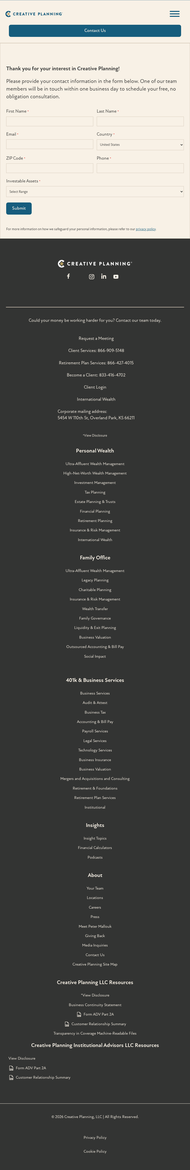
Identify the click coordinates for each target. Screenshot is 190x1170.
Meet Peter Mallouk (95, 926)
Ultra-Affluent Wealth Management (95, 463)
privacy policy (146, 229)
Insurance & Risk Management (95, 530)
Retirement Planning (95, 520)
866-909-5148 (111, 350)
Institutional (95, 807)
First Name (17, 111)
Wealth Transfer (95, 608)
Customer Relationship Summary (98, 1023)
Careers (95, 907)
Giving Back (95, 935)
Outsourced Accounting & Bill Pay (95, 646)
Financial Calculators (95, 847)
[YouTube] (116, 279)
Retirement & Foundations (95, 788)
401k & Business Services (95, 680)
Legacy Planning (95, 580)
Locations (95, 897)
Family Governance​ (95, 618)
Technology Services (95, 750)
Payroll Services (95, 731)
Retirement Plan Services (95, 797)
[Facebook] (68, 279)
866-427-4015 (120, 363)
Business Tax (95, 712)
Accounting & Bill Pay (95, 721)
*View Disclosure (95, 435)
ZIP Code (15, 158)
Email (12, 134)
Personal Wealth (95, 451)
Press (95, 916)
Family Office (95, 557)
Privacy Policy (95, 1137)
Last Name (108, 111)
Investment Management (95, 482)
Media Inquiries (95, 945)
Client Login (95, 387)
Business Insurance (95, 759)
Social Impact (95, 656)
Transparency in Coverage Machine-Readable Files (95, 1033)
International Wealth (96, 399)
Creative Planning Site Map (95, 964)
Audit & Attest (95, 702)
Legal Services (95, 740)
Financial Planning (95, 511)
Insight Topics (95, 838)
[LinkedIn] (104, 279)
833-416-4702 (112, 375)
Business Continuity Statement (95, 1004)
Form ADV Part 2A (99, 1014)
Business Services (95, 693)
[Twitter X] (79, 279)
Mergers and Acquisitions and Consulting (95, 778)
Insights (95, 825)
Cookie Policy (95, 1151)
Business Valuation (95, 637)
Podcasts (95, 857)
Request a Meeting (96, 338)
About (95, 875)
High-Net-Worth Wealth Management (95, 473)
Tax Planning (95, 492)
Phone (104, 158)
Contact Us (95, 954)
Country (106, 134)
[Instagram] (91, 279)
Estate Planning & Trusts (95, 501)
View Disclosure (21, 1058)
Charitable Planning (95, 589)
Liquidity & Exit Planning (95, 627)
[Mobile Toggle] (175, 14)
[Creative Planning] (34, 14)
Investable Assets (23, 181)
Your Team (95, 888)
